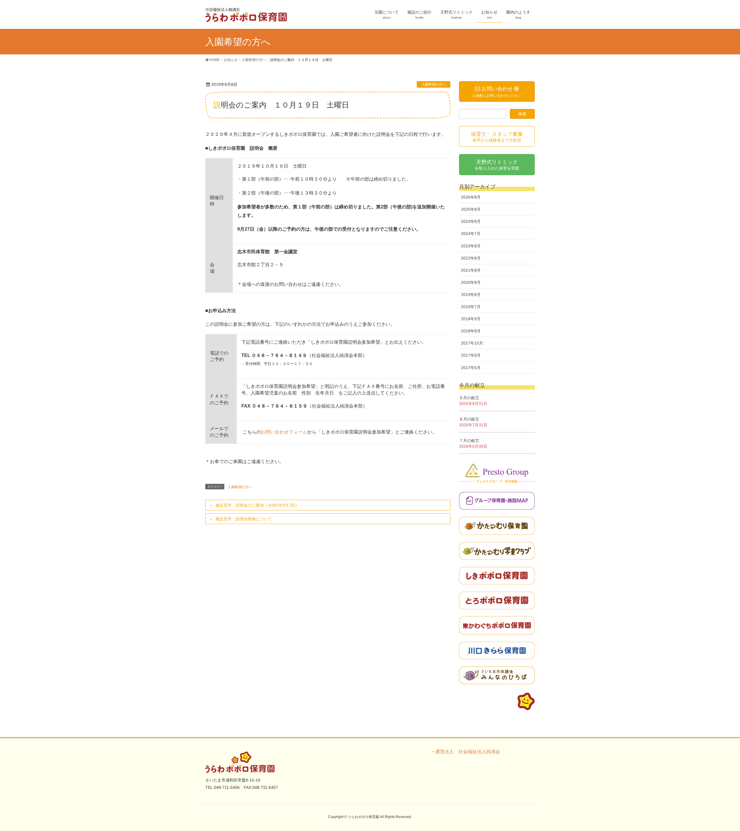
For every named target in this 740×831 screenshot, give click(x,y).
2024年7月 (471, 233)
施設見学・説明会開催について (243, 519)
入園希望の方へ (433, 84)
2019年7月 (471, 306)
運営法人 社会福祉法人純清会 (467, 751)
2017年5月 (471, 367)
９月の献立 (469, 397)
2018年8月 (471, 331)
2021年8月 (471, 270)
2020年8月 (471, 282)
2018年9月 (471, 319)
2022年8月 (471, 258)
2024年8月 (471, 221)
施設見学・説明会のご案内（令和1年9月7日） (257, 505)
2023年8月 (471, 246)
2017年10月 (472, 343)
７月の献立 (469, 440)
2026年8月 (471, 197)
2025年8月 (471, 209)
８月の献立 (469, 419)
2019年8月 (471, 294)
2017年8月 (471, 355)
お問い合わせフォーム (284, 432)
